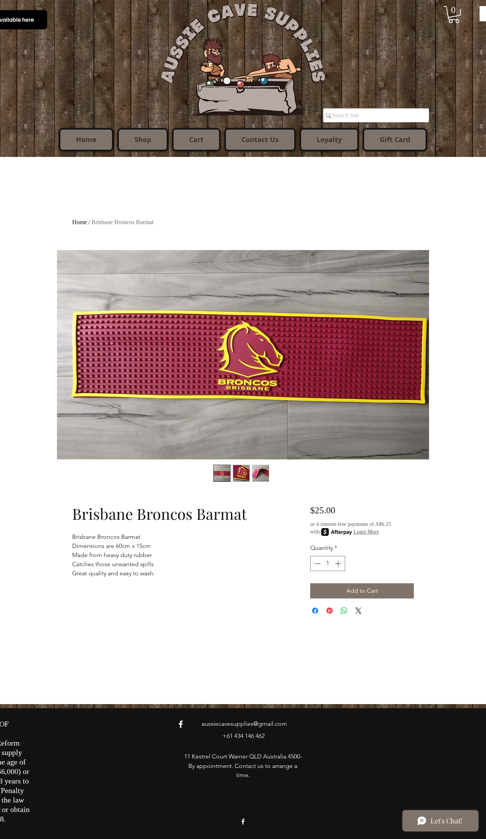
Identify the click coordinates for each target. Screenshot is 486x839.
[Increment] (338, 563)
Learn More (366, 532)
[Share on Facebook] (315, 610)
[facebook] (181, 724)
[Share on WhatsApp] (344, 610)
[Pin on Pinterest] (329, 610)
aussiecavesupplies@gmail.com (244, 723)
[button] (454, 14)
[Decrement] (316, 563)
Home (79, 222)
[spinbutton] (327, 563)
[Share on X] (358, 610)
